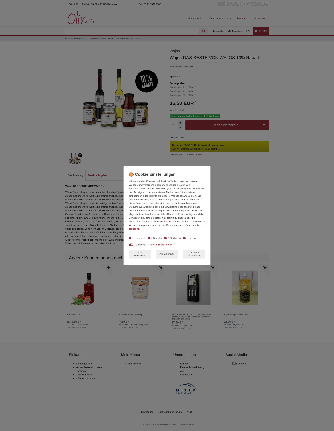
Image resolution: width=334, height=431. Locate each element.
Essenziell (139, 237)
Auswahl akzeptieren (194, 254)
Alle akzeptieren (139, 254)
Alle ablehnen (167, 253)
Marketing (175, 237)
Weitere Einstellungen (160, 244)
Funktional (140, 244)
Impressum (170, 221)
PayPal (192, 237)
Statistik (157, 237)
